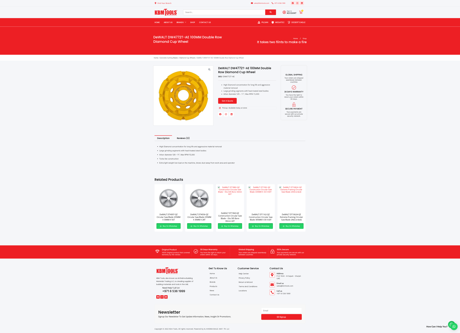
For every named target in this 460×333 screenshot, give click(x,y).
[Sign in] (284, 12)
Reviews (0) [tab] (183, 138)
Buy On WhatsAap (169, 226)
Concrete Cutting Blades (169, 58)
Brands (180, 22)
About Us (168, 22)
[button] (209, 69)
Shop (192, 22)
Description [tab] (163, 138)
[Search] (270, 12)
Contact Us (205, 22)
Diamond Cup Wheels (187, 58)
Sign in (289, 11)
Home (157, 22)
